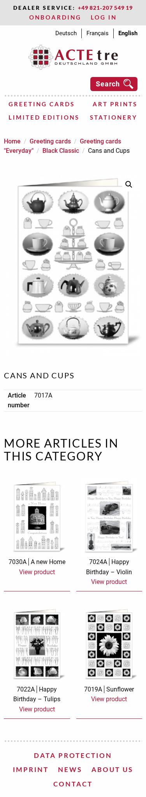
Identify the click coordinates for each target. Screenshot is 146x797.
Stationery (113, 117)
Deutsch (66, 33)
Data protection (73, 755)
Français (97, 33)
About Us (112, 769)
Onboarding (55, 17)
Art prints (115, 103)
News (70, 769)
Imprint (31, 769)
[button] (129, 184)
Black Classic (60, 150)
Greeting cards (42, 103)
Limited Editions (44, 117)
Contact (73, 784)
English (127, 33)
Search (108, 84)
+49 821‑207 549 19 (105, 7)
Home (12, 141)
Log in (104, 17)
